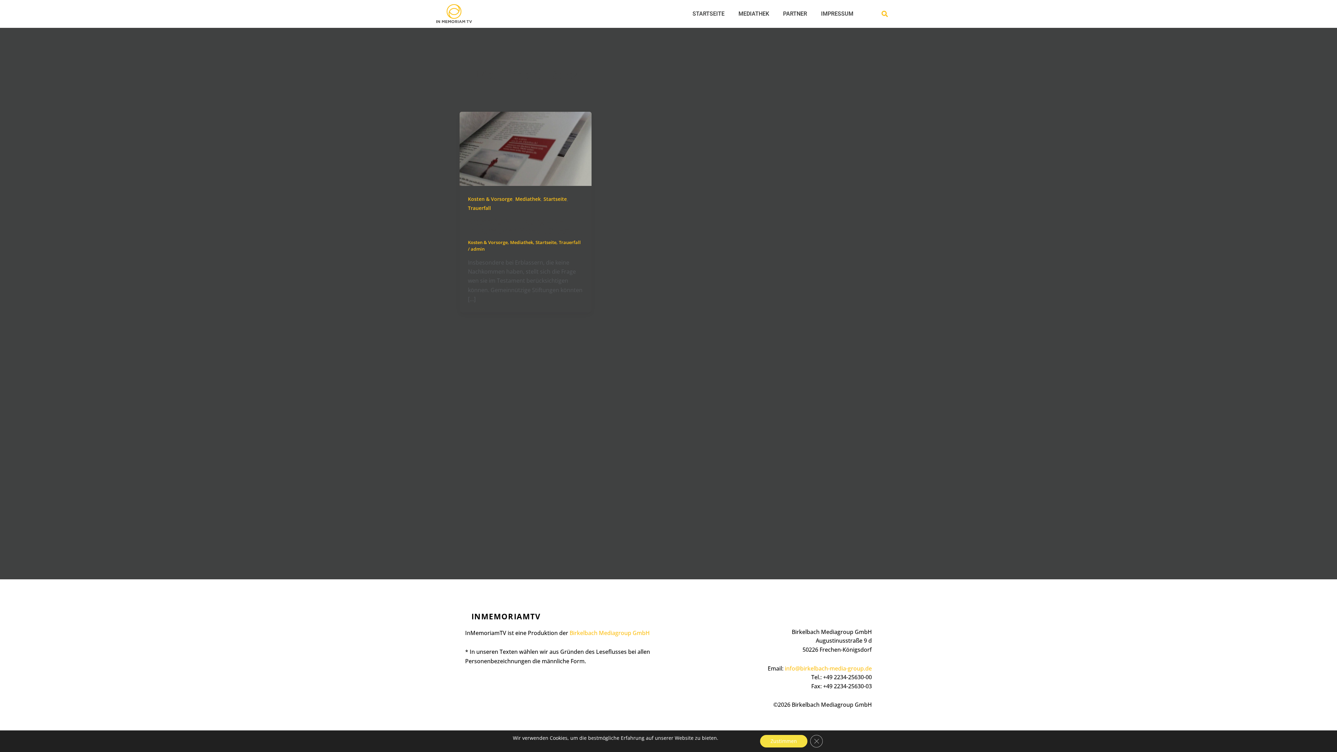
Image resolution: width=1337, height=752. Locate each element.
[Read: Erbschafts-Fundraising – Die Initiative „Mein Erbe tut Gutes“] (526, 148)
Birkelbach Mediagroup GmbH (610, 633)
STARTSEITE (709, 13)
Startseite (555, 199)
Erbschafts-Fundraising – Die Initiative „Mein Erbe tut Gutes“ (518, 226)
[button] (884, 14)
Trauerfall (479, 208)
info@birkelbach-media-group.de (828, 668)
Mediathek (528, 199)
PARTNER (795, 13)
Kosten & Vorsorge (490, 199)
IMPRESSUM (837, 13)
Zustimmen (784, 741)
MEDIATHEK (753, 13)
